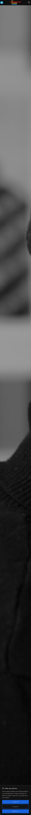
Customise (15, 806)
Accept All (15, 802)
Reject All (15, 811)
